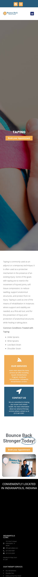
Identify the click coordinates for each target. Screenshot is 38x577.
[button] (32, 13)
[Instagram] (21, 4)
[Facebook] (16, 4)
